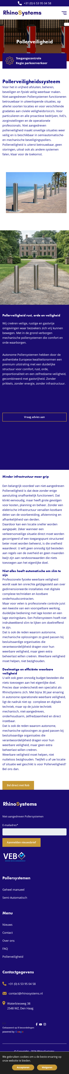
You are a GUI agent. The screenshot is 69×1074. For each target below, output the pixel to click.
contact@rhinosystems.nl (26, 993)
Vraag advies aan (34, 417)
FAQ (5, 949)
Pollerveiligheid (12, 957)
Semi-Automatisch (14, 897)
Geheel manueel (13, 889)
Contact (7, 933)
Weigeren (47, 1067)
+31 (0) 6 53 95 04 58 (37, 3)
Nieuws (7, 925)
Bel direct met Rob (18, 785)
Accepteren (23, 1067)
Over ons (8, 941)
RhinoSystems (45, 1051)
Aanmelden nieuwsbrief (21, 842)
